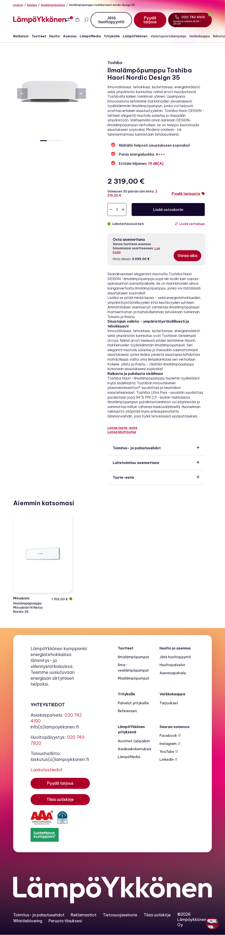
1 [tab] (43, 140)
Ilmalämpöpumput (53, 5)
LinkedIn (167, 759)
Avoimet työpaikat (134, 741)
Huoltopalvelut (172, 665)
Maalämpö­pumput (133, 678)
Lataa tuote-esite (122, 428)
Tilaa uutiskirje (157, 914)
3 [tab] (59, 140)
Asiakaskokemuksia (134, 749)
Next (80, 93)
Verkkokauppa (199, 36)
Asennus (70, 36)
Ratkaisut (21, 36)
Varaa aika (187, 255)
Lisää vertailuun (192, 224)
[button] (212, 923)
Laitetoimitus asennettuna (136, 462)
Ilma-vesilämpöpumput (133, 667)
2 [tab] (51, 140)
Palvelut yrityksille (133, 703)
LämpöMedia (90, 36)
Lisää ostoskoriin (168, 209)
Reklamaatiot (83, 914)
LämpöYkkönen (135, 36)
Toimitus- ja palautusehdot (137, 448)
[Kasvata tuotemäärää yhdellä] (123, 209)
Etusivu (18, 5)
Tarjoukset (169, 703)
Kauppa (32, 5)
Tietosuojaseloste (120, 914)
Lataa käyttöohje (121, 432)
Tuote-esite (123, 477)
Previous (22, 93)
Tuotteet (39, 36)
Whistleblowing (27, 920)
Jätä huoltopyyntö (175, 657)
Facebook (168, 735)
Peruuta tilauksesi (65, 920)
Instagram (168, 743)
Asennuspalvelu (173, 673)
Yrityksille (112, 36)
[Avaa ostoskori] (77, 20)
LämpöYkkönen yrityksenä (131, 729)
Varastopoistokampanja (168, 36)
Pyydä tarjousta (186, 193)
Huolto (54, 36)
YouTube (167, 751)
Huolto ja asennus (175, 648)
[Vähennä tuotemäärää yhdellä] (111, 209)
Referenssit (127, 711)
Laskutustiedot (47, 769)
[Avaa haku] (86, 20)
